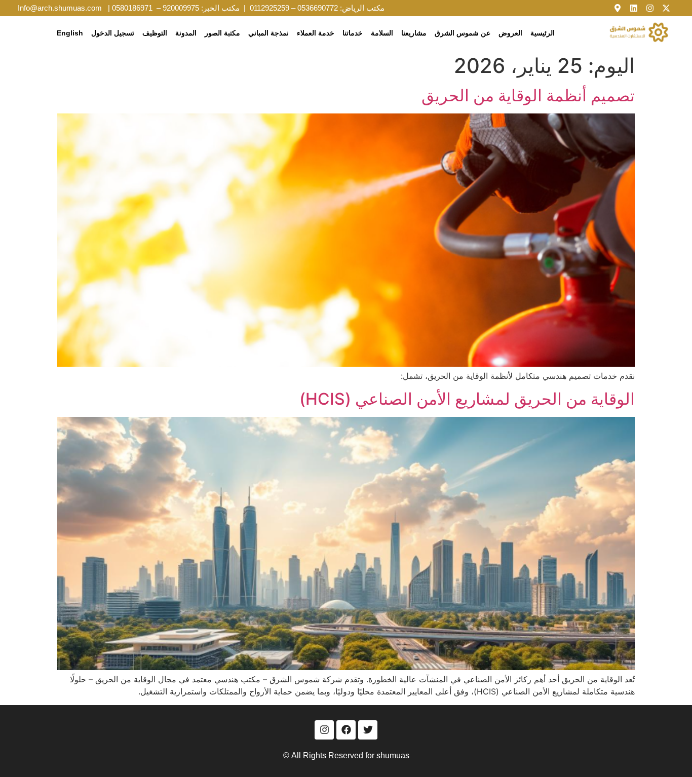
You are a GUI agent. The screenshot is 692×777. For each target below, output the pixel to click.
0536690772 (317, 8)
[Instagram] (650, 8)
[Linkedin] (634, 8)
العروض (510, 33)
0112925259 (269, 8)
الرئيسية (542, 33)
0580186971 (132, 8)
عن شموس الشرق (462, 33)
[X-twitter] (666, 8)
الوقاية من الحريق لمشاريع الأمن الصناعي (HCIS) (467, 399)
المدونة (186, 33)
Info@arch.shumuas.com (60, 8)
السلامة (382, 33)
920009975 (181, 8)
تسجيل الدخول (112, 33)
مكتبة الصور (222, 33)
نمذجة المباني (268, 33)
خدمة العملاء (315, 33)
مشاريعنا (414, 33)
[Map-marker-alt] (617, 8)
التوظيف (154, 33)
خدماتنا (352, 33)
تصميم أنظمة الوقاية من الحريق (528, 95)
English (70, 33)
